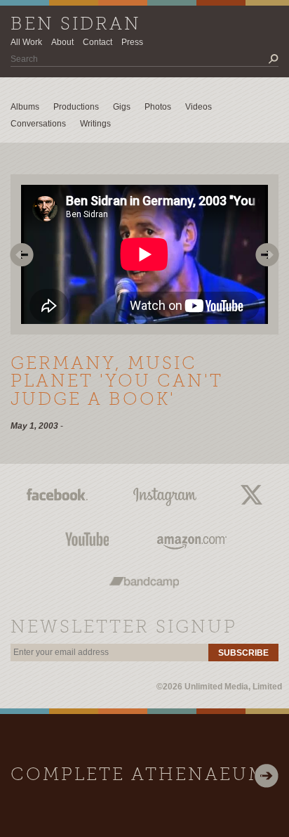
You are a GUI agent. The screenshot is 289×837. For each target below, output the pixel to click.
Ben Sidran (76, 25)
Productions (76, 107)
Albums (25, 107)
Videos (198, 107)
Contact (97, 42)
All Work (26, 42)
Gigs (121, 107)
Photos (157, 107)
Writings (95, 124)
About (62, 42)
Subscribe (243, 653)
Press (132, 42)
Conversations (38, 124)
